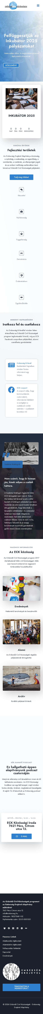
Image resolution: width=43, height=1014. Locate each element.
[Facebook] (9, 928)
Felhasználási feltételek (12, 948)
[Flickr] (26, 928)
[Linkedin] (17, 928)
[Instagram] (13, 928)
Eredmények (8, 955)
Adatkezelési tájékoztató (12, 941)
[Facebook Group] (4, 928)
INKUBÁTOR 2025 (21, 115)
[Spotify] (22, 928)
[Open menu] (38, 5)
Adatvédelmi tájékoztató (12, 944)
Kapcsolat (6, 952)
